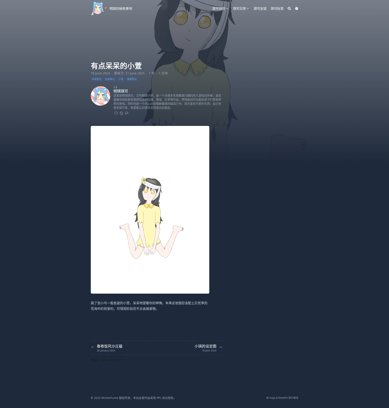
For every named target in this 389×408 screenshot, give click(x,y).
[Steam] (121, 112)
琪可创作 (218, 8)
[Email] (126, 112)
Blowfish (283, 397)
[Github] (116, 112)
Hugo (272, 397)
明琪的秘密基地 (120, 8)
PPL (159, 398)
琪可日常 (239, 8)
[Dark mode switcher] (296, 8)
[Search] (289, 8)
